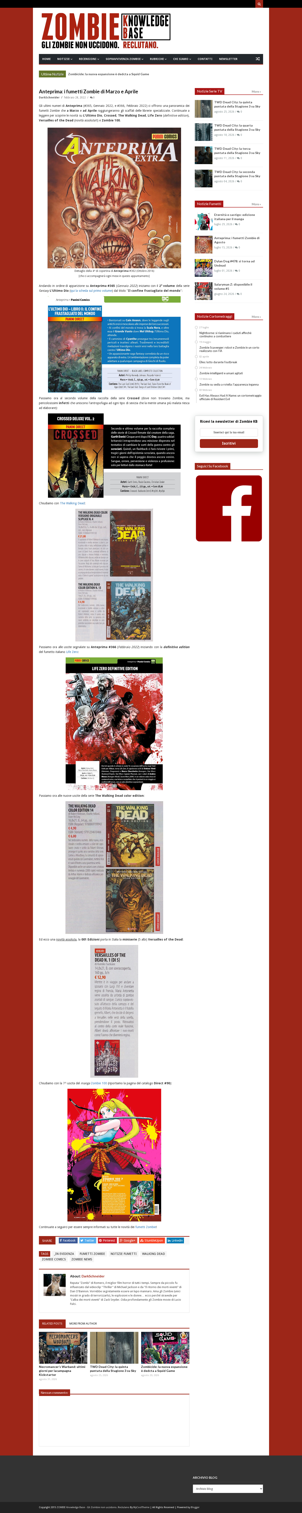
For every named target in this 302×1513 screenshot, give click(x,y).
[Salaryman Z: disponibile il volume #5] (203, 291)
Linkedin (177, 1240)
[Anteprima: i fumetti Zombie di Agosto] (203, 244)
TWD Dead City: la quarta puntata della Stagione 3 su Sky (110, 74)
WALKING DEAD (153, 1254)
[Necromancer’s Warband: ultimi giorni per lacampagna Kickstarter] (63, 1348)
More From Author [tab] (83, 1323)
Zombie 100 (99, 1083)
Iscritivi (229, 443)
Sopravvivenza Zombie (123, 59)
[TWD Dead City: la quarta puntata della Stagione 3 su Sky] (203, 132)
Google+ (130, 1240)
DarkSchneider (49, 97)
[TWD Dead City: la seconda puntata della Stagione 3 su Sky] (203, 178)
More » (59, 74)
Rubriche (157, 59)
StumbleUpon (154, 1240)
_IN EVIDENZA (64, 1254)
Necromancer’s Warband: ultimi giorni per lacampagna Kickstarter (62, 1371)
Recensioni (87, 59)
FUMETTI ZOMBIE (92, 1254)
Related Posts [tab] (52, 1323)
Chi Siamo (180, 59)
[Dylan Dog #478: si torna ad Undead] (203, 268)
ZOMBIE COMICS (54, 1259)
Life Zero (72, 652)
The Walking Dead (72, 503)
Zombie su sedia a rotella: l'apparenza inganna (229, 384)
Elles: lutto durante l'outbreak (218, 362)
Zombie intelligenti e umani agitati (221, 373)
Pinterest (109, 1240)
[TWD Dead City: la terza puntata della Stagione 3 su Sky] (203, 155)
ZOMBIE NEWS (81, 1259)
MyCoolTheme (141, 1507)
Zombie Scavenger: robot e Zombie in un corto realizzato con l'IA (229, 349)
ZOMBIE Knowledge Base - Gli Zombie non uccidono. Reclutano (93, 1507)
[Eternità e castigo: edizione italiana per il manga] (203, 221)
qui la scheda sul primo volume (91, 290)
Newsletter (228, 59)
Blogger (195, 1507)
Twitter (89, 1240)
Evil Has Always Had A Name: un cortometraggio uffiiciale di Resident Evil (230, 397)
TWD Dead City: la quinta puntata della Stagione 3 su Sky (113, 1369)
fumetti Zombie (145, 1227)
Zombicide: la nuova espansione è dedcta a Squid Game (164, 1369)
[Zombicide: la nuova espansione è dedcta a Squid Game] (165, 1348)
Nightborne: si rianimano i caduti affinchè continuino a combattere (225, 334)
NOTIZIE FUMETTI (124, 1254)
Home (46, 59)
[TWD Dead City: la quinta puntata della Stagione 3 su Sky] (114, 1348)
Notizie (63, 59)
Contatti (205, 59)
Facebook (69, 1240)
